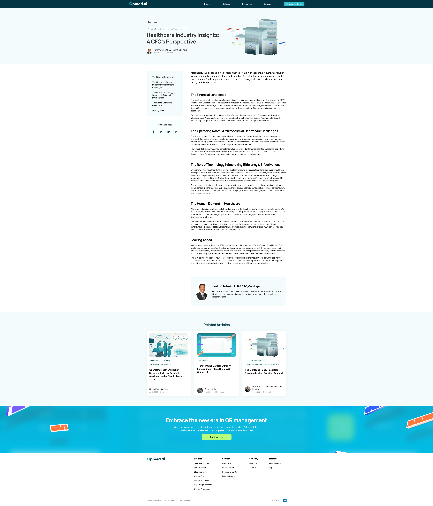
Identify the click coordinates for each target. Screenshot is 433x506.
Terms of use (185, 500)
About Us (253, 463)
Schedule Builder (201, 463)
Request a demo (294, 4)
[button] (209, 4)
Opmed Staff (199, 476)
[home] (138, 4)
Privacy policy (170, 500)
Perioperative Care (230, 472)
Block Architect (200, 472)
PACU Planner (200, 467)
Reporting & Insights (203, 485)
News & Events (274, 463)
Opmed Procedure (202, 489)
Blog (270, 467)
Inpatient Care (228, 476)
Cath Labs (226, 463)
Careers (252, 467)
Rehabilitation (228, 467)
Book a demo (216, 437)
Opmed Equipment (202, 480)
